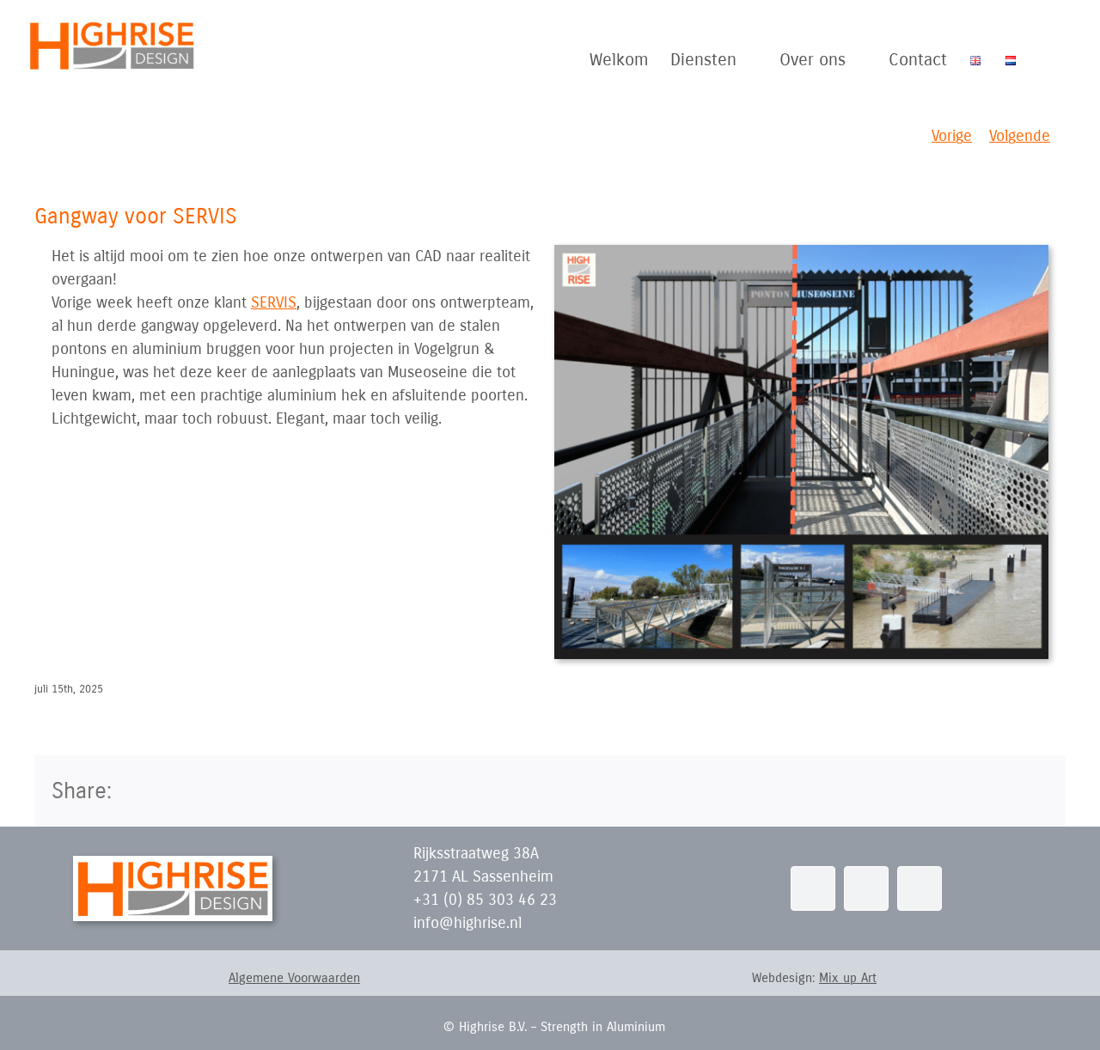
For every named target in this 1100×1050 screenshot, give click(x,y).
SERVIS (273, 302)
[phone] (919, 888)
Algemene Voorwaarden (294, 978)
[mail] (866, 888)
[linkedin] (813, 888)
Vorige (952, 135)
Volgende (1019, 135)
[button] (1046, 60)
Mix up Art (848, 978)
